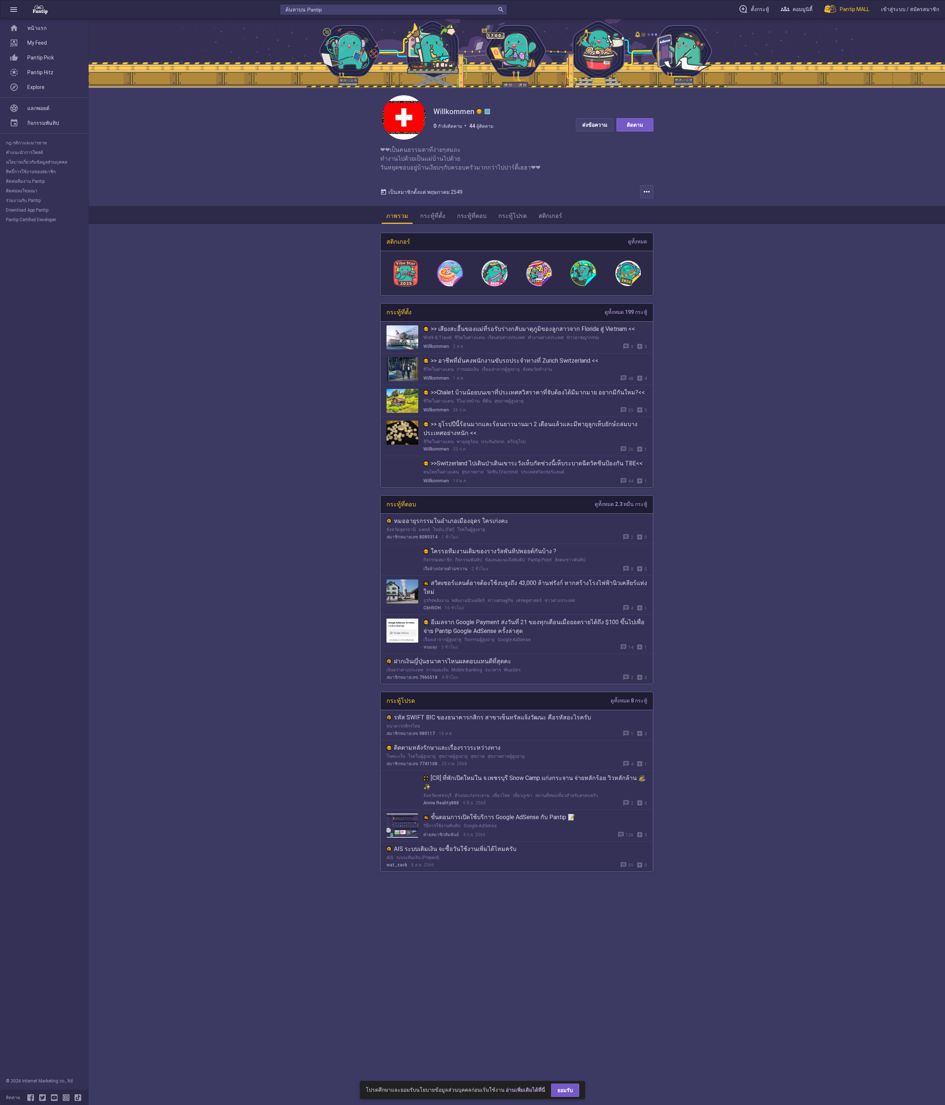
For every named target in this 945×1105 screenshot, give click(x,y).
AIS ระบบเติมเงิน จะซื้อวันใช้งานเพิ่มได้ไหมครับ (455, 848)
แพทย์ (424, 529)
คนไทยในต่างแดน (441, 472)
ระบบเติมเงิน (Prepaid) (417, 857)
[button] (13, 9)
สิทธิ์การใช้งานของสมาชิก (31, 171)
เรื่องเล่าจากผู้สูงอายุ (501, 369)
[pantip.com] (40, 9)
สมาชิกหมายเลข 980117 (410, 733)
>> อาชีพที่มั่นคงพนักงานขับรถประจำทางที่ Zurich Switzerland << (514, 360)
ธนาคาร (493, 670)
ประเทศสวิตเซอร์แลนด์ (542, 472)
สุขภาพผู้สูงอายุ (508, 401)
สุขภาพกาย (473, 472)
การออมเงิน (468, 369)
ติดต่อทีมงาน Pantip (25, 181)
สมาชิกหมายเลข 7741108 (411, 763)
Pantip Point (540, 559)
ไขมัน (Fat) (443, 529)
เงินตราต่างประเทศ (404, 670)
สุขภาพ (478, 756)
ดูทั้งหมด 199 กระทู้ (626, 312)
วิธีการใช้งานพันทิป (442, 825)
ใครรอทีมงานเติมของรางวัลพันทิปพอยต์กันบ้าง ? (493, 551)
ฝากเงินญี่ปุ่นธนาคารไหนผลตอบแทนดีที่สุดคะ (452, 661)
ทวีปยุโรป (516, 441)
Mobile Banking (466, 670)
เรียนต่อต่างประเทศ (506, 337)
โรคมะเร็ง (395, 756)
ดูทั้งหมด (637, 241)
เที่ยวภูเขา (522, 795)
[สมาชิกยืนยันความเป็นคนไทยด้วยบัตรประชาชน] (479, 111)
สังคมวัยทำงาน (537, 369)
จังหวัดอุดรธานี (401, 529)
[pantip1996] (56, 1097)
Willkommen (436, 346)
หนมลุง (430, 647)
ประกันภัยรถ (492, 441)
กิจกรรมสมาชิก (437, 559)
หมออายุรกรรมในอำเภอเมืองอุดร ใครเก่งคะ (451, 520)
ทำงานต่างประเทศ (546, 337)
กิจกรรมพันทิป (468, 559)
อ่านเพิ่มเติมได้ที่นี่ (525, 1090)
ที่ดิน (486, 401)
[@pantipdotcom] (67, 1097)
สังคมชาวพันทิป (570, 559)
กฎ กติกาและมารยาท (26, 143)
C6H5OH (432, 607)
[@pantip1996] (77, 1097)
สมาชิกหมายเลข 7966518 (411, 677)
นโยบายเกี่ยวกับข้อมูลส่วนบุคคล (36, 162)
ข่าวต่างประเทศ (559, 600)
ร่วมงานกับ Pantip (23, 200)
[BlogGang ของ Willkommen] (487, 111)
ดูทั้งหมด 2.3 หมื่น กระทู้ (621, 504)
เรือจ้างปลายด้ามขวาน (445, 568)
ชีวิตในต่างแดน (469, 337)
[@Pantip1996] (44, 1097)
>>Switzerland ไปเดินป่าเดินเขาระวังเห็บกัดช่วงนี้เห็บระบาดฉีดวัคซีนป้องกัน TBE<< (537, 463)
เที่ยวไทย (501, 795)
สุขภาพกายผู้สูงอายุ (506, 756)
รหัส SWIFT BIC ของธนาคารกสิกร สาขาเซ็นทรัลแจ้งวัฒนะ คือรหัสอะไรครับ (492, 717)
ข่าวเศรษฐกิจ (500, 600)
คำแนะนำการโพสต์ (24, 152)
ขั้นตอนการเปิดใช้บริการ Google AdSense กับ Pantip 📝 (503, 817)
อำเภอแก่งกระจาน (471, 795)
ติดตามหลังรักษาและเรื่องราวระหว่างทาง (447, 747)
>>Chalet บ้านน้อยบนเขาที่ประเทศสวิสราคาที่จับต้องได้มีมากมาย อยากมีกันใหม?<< (538, 392)
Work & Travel (437, 337)
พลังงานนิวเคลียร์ (468, 600)
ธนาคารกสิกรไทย (403, 726)
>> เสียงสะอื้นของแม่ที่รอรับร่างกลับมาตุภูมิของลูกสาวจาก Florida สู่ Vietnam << (533, 328)
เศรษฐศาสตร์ (529, 600)
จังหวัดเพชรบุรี (437, 795)
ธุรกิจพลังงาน (436, 600)
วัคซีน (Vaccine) (502, 472)
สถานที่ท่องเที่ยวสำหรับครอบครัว (566, 795)
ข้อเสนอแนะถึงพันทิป (505, 559)
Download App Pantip (27, 210)
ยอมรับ (565, 1090)
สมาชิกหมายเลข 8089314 (411, 537)
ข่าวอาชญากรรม (583, 337)
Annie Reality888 (441, 802)
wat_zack (396, 865)
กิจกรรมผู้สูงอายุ (479, 639)
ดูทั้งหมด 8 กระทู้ (629, 700)
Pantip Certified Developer (31, 219)
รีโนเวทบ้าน (468, 401)
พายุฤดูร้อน (467, 441)
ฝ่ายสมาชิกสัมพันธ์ (441, 834)
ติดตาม (635, 125)
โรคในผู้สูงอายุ (471, 529)
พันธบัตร (512, 670)
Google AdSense (514, 639)
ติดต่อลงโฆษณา (21, 191)
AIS (389, 857)
